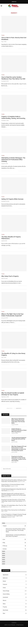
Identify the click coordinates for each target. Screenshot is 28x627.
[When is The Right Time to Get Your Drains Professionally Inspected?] (14, 300)
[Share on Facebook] (12, 48)
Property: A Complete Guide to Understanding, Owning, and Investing (13, 117)
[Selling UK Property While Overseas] (14, 185)
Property (15, 606)
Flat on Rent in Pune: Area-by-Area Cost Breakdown (13, 38)
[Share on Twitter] (14, 48)
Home (15, 587)
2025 (3, 551)
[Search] (26, 6)
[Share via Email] (17, 48)
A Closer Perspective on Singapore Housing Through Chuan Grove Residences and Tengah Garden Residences (13, 516)
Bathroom (15, 578)
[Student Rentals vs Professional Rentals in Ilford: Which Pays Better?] (5, 431)
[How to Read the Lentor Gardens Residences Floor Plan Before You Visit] (14, 63)
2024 (3, 553)
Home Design (15, 590)
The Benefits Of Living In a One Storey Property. (13, 354)
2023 (3, 555)
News (15, 603)
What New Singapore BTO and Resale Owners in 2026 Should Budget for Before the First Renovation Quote (18, 448)
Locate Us (14, 1)
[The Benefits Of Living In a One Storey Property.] (14, 340)
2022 (3, 557)
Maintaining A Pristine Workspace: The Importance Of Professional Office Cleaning (13, 159)
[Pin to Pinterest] (15, 48)
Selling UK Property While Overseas (12, 199)
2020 (3, 562)
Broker (15, 581)
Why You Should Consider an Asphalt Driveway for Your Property (12, 394)
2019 (3, 564)
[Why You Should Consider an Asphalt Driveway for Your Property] (14, 379)
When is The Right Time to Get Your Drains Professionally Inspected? (12, 315)
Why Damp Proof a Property (10, 276)
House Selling (15, 594)
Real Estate (15, 610)
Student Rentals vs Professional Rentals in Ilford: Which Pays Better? (19, 430)
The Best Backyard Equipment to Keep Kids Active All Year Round (18, 439)
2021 (3, 559)
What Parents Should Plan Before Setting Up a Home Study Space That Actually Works (18, 421)
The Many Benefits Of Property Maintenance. (11, 238)
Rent (15, 613)
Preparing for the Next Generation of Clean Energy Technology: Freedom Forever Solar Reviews (18, 458)
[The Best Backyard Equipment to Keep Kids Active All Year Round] (5, 440)
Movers (15, 600)
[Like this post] (10, 48)
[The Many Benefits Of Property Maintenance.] (14, 223)
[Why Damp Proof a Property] (14, 262)
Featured (15, 584)
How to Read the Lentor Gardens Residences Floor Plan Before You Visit (13, 78)
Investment (15, 597)
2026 (3, 523)
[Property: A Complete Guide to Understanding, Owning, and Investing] (14, 103)
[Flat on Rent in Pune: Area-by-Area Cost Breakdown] (14, 24)
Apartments (15, 574)
